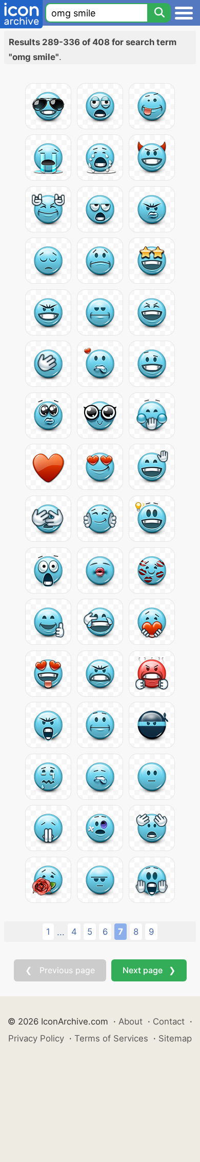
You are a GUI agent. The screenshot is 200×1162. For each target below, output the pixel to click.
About (130, 1021)
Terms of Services (111, 1038)
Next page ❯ (149, 970)
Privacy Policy (36, 1038)
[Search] (159, 13)
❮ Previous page (60, 970)
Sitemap (175, 1038)
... (61, 932)
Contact (169, 1021)
